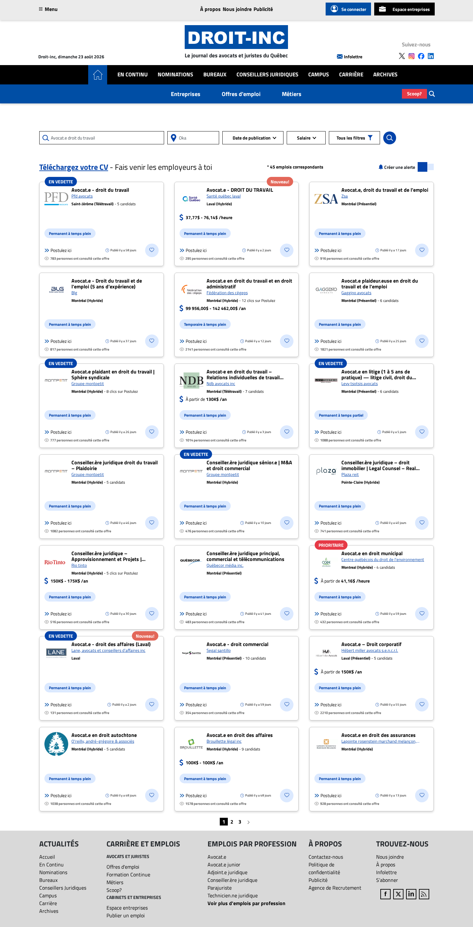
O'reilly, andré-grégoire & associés (102, 741)
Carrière (351, 75)
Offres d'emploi (241, 94)
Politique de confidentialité (324, 868)
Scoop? (414, 93)
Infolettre (353, 56)
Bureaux (215, 75)
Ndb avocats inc (221, 383)
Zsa (344, 196)
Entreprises (185, 94)
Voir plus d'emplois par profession (246, 903)
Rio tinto (79, 565)
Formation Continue (128, 874)
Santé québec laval (224, 196)
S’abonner (387, 880)
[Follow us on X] (402, 56)
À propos (210, 9)
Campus (318, 75)
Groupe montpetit (87, 383)
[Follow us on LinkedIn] (431, 56)
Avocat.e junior (224, 864)
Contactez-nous (326, 857)
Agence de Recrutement (335, 888)
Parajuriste (220, 888)
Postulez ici (61, 250)
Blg (74, 292)
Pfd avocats (82, 196)
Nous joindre (237, 9)
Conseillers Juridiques (267, 75)
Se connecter (353, 9)
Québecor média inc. (225, 565)
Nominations (175, 75)
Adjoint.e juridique (227, 872)
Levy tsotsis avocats (359, 383)
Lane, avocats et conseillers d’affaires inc (108, 650)
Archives (385, 75)
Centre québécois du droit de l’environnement (382, 559)
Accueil (47, 857)
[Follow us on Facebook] (421, 56)
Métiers (291, 94)
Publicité (263, 9)
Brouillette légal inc (224, 741)
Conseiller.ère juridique (232, 880)
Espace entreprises (411, 9)
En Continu (132, 75)
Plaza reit (350, 474)
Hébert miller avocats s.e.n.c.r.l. (369, 650)
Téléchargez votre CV (73, 167)
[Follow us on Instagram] (411, 56)
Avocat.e (217, 857)
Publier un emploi (126, 915)
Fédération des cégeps (227, 292)
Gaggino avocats (356, 292)
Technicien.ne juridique (233, 895)
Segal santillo (219, 650)
